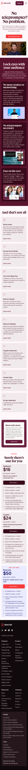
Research (18, 698)
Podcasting (5, 650)
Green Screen (6, 685)
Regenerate (5, 682)
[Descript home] (14, 625)
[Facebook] (12, 630)
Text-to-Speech (6, 677)
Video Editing (6, 647)
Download (18, 647)
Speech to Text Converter (11, 752)
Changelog (19, 653)
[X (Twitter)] (2, 630)
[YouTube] (5, 630)
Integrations (19, 660)
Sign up (19, 3)
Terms (17, 707)
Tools (3, 695)
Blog (3, 693)
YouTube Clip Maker (9, 757)
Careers (18, 695)
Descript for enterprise (10, 763)
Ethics (17, 701)
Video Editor (7, 747)
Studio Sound (6, 679)
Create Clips (5, 653)
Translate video (6, 671)
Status (17, 650)
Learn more (7, 238)
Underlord (4, 644)
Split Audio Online (9, 754)
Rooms (3, 658)
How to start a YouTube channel (12, 724)
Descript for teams (9, 761)
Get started (13, 482)
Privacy (17, 704)
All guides (6, 717)
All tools (5, 745)
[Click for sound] (23, 45)
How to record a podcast (10, 722)
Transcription (6, 655)
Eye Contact (5, 674)
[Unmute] (24, 54)
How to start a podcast (10, 720)
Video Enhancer (8, 749)
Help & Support (6, 708)
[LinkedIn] (9, 630)
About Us (18, 693)
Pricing (17, 644)
